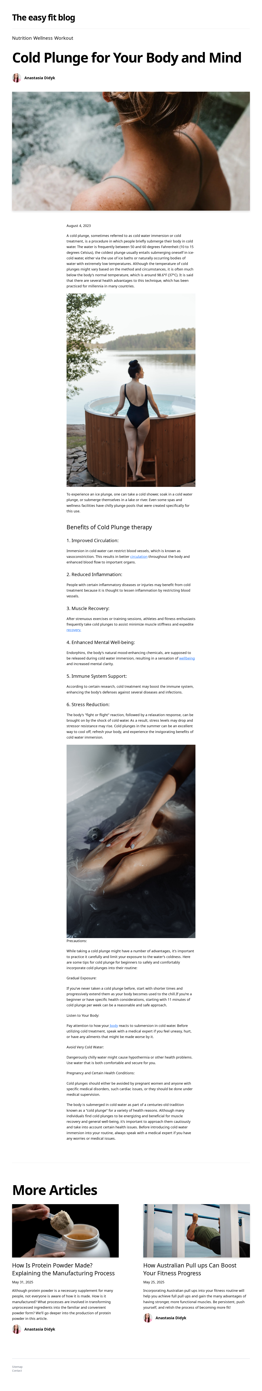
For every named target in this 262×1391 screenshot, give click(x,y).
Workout (63, 38)
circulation (138, 556)
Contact (17, 1370)
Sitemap (17, 1367)
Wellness (43, 38)
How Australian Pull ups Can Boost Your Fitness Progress (189, 1269)
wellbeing (187, 658)
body (113, 1025)
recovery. (74, 629)
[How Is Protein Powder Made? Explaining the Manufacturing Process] (65, 1230)
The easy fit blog (43, 17)
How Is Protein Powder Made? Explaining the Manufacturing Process (63, 1269)
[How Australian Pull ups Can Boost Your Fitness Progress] (196, 1230)
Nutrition (22, 38)
